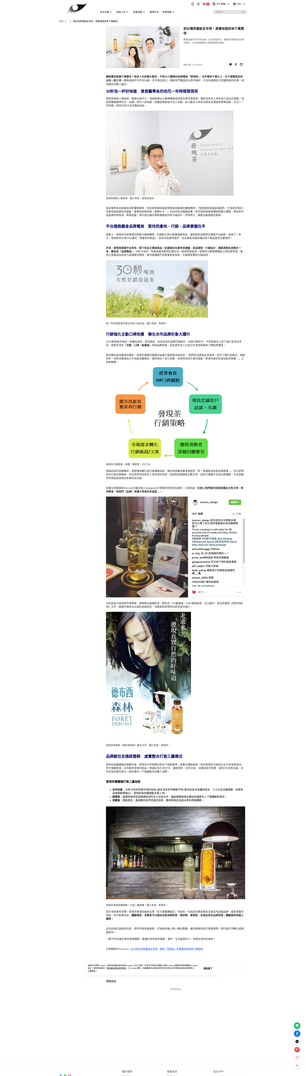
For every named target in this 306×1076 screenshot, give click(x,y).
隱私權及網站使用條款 (116, 968)
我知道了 (208, 968)
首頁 (61, 21)
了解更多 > (92, 971)
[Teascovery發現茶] (76, 8)
